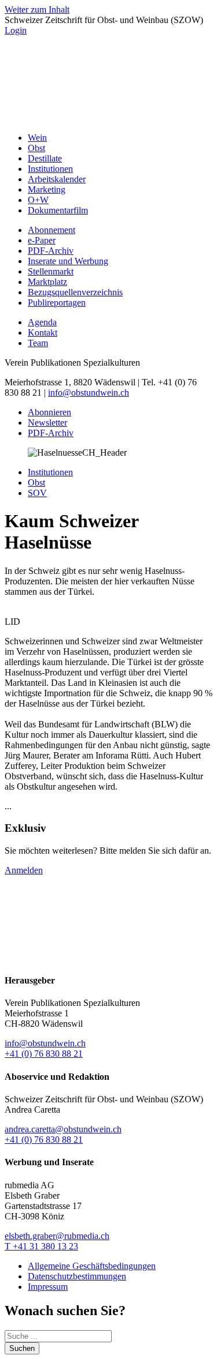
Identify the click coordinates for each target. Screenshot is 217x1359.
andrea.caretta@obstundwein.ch (63, 1129)
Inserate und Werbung (68, 261)
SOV (37, 493)
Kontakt (42, 332)
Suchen (22, 1348)
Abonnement (51, 230)
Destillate (45, 158)
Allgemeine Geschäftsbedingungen (92, 1266)
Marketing (46, 189)
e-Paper (42, 240)
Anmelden (24, 870)
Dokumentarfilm (58, 210)
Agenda (42, 322)
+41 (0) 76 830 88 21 (44, 1053)
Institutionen (50, 169)
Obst (36, 148)
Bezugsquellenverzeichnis (75, 292)
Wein (37, 137)
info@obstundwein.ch (88, 392)
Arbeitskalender (57, 179)
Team (38, 343)
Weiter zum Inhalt (37, 9)
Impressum (48, 1287)
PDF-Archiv (50, 251)
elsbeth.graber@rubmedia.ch (57, 1236)
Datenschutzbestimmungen (77, 1276)
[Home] (108, 118)
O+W (38, 200)
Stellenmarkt (50, 271)
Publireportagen (57, 302)
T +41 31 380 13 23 (41, 1246)
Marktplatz (47, 282)
